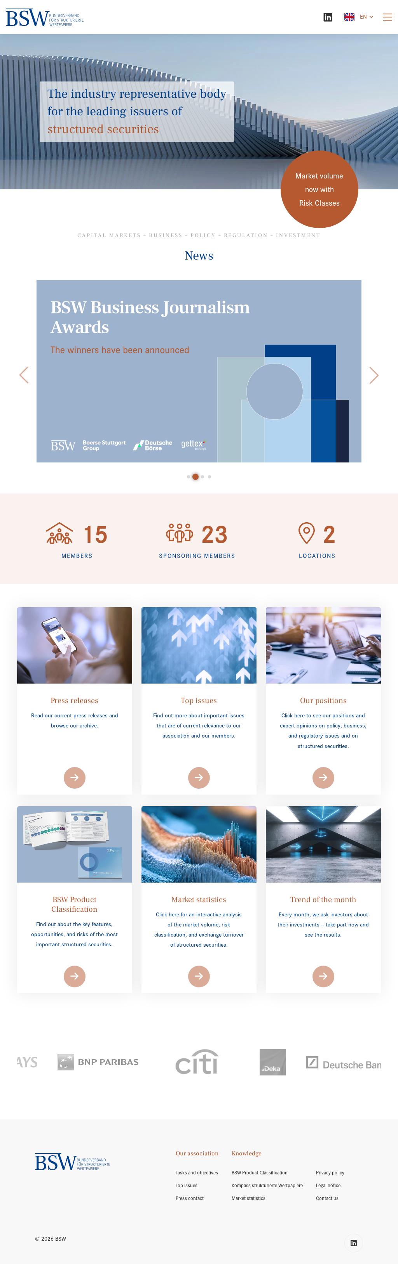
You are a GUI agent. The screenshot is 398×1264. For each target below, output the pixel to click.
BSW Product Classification (260, 1173)
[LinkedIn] (328, 17)
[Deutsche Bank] (279, 1062)
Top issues (186, 1186)
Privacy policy (330, 1173)
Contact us (327, 1198)
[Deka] (205, 1062)
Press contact (190, 1198)
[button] (24, 375)
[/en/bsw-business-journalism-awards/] (199, 371)
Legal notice (328, 1186)
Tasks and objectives (197, 1173)
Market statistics (248, 1198)
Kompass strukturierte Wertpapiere (267, 1186)
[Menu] (387, 17)
